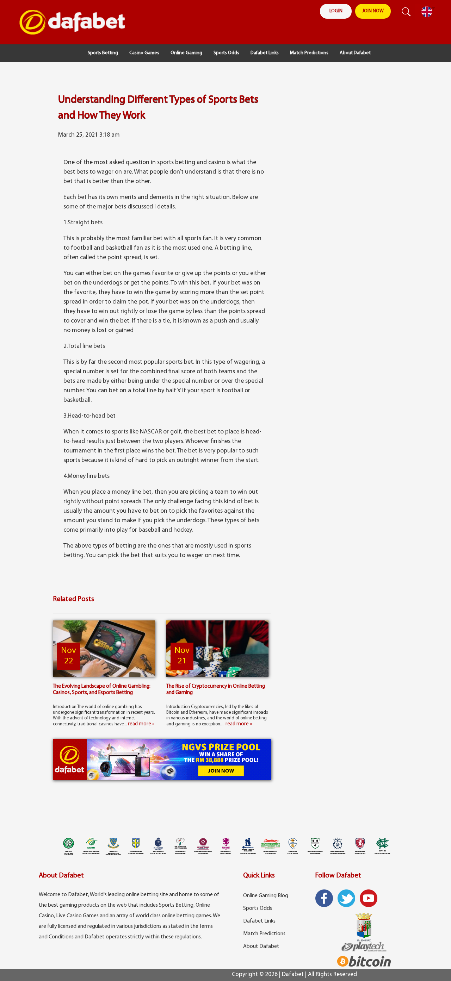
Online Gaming (186, 53)
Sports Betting (103, 53)
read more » (141, 724)
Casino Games (144, 53)
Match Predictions (309, 53)
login (335, 11)
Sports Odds (226, 53)
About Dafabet (355, 53)
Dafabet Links (265, 53)
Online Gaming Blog (265, 896)
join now (373, 11)
